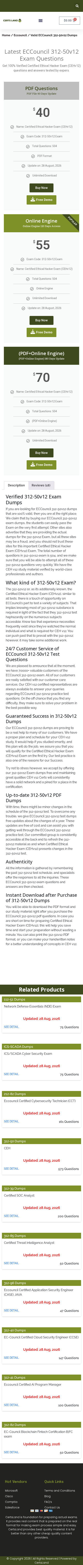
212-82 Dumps (15, 1094)
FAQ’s (48, 1502)
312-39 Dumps (14, 1188)
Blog (47, 1496)
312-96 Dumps (15, 1283)
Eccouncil (20, 35)
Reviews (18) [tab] (41, 485)
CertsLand (42, 1563)
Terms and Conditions (59, 1491)
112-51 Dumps (14, 999)
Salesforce (12, 1507)
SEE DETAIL (11, 1026)
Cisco (9, 1496)
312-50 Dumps (15, 1141)
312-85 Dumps (15, 1236)
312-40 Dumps (15, 1330)
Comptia (11, 1502)
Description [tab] (16, 485)
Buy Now (41, 188)
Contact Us (52, 1507)
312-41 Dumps (14, 1377)
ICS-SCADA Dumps (18, 1047)
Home (6, 35)
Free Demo (44, 200)
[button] (77, 6)
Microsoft (11, 1491)
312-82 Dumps (15, 1425)
